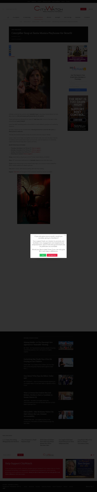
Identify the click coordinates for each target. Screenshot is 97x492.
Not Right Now (52, 255)
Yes (43, 255)
